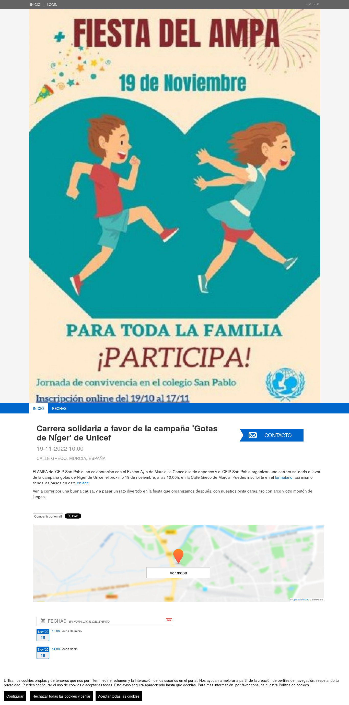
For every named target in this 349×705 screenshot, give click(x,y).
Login (52, 4)
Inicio (35, 4)
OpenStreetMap (301, 599)
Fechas (59, 408)
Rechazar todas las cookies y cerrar (61, 696)
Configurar (15, 696)
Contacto (278, 435)
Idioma (311, 3)
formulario (284, 477)
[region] (174, 687)
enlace (83, 482)
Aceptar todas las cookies (118, 696)
